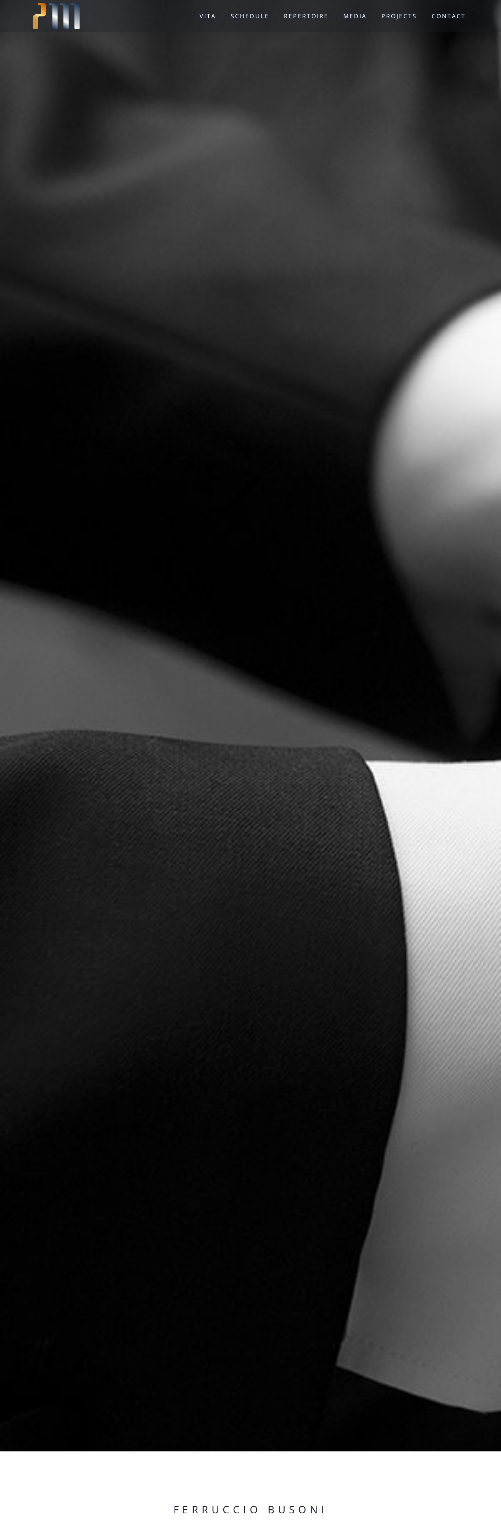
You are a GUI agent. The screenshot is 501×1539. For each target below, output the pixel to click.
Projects (399, 16)
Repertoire (306, 16)
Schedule (250, 16)
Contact (449, 16)
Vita (208, 16)
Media (355, 16)
